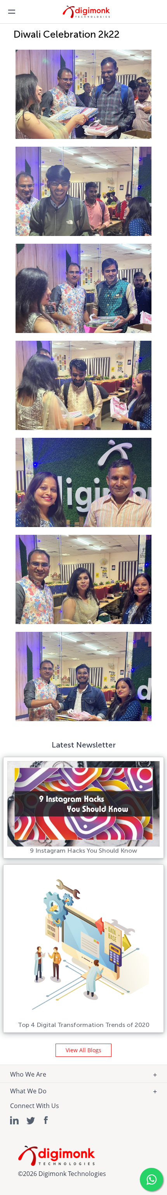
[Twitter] (31, 1120)
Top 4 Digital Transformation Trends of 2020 (84, 1024)
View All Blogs (83, 1050)
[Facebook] (47, 1120)
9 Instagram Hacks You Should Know (83, 850)
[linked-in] (15, 1120)
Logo (91, 14)
